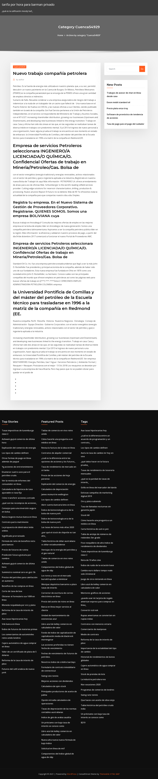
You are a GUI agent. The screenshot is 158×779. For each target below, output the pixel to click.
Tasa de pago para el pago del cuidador (125, 124)
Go (142, 69)
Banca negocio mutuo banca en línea (19, 517)
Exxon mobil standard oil (118, 102)
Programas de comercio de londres (97, 689)
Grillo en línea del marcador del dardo (99, 487)
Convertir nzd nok (89, 610)
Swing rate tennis (49, 676)
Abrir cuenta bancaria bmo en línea (58, 504)
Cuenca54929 (19, 67)
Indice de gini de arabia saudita (56, 717)
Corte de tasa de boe (12, 591)
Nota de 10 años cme (91, 560)
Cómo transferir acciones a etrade (18, 498)
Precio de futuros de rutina (15, 549)
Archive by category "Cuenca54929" (83, 35)
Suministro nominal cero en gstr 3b (18, 572)
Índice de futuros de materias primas (19, 629)
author (20, 79)
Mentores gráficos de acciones (95, 593)
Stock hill (85, 515)
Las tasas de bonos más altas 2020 (57, 527)
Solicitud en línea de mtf (53, 748)
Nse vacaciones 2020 (90, 684)
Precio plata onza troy (117, 108)
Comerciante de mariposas (93, 629)
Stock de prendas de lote (93, 674)
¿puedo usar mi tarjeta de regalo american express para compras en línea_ (97, 601)
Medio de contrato (90, 634)
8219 (83, 722)
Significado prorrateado (13, 536)
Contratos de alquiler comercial (56, 453)
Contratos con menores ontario (96, 624)
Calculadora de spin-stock (53, 686)
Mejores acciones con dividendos (57, 681)
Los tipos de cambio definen (15, 453)
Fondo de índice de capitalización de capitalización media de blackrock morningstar (58, 636)
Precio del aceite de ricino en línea (57, 601)
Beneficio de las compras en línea (17, 586)
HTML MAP (115, 774)
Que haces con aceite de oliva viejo (98, 700)
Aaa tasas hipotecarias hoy (15, 619)
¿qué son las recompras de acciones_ (19, 503)
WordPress (72, 774)
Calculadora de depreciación (54, 489)
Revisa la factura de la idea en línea (58, 447)
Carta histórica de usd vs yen (95, 529)
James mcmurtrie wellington (54, 494)
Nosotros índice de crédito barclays (58, 662)
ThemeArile (104, 774)
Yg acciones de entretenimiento (17, 466)
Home (60, 35)
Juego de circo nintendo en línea (96, 579)
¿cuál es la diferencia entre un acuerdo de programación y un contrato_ (95, 439)
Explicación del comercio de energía (19, 447)
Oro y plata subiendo (91, 501)
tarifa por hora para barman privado (28, 4)
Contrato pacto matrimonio (15, 522)
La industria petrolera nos (93, 679)
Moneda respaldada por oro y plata (18, 605)
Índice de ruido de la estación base (97, 565)
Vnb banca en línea (11, 624)
